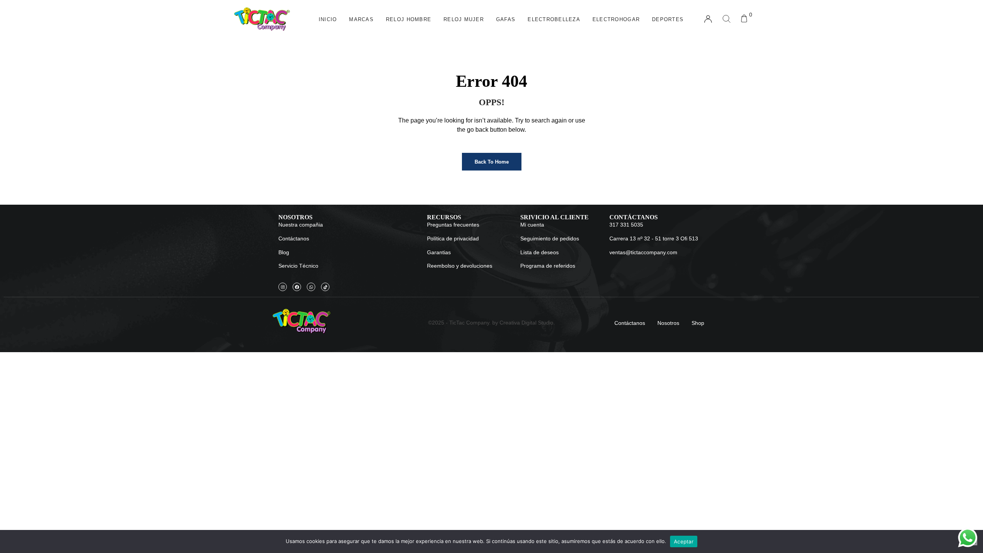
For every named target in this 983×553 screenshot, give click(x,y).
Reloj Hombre (408, 19)
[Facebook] (297, 287)
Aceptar (683, 541)
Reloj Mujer (464, 19)
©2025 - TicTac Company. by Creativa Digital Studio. (491, 323)
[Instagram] (282, 287)
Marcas (361, 19)
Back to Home (492, 162)
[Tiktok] (325, 287)
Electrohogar (616, 19)
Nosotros (668, 323)
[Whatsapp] (311, 287)
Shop (698, 323)
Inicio (328, 19)
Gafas (505, 19)
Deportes (667, 19)
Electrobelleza (554, 19)
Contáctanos (629, 323)
